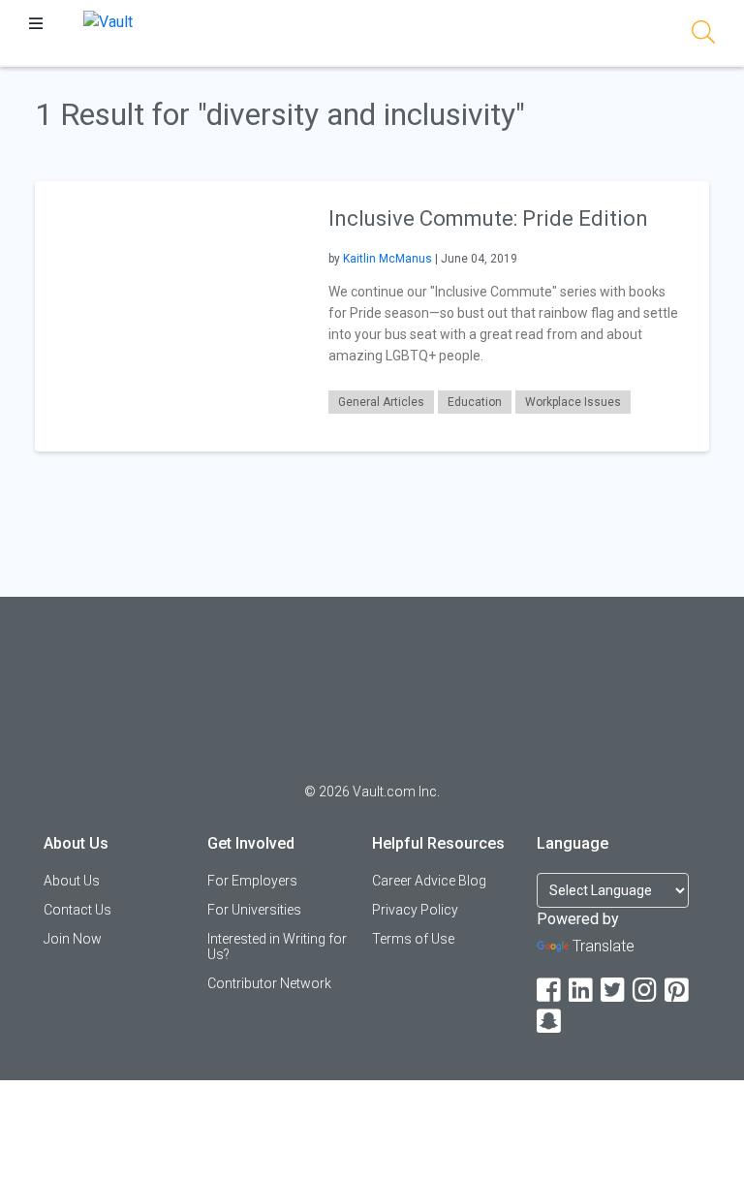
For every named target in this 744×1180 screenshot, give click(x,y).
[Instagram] (646, 991)
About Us (72, 880)
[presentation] (169, 315)
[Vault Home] (108, 21)
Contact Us (77, 909)
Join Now (73, 939)
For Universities (254, 909)
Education (475, 402)
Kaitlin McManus (387, 258)
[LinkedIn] (582, 991)
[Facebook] (550, 991)
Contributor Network (269, 983)
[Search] (703, 35)
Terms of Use (413, 939)
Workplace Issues (573, 402)
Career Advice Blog (429, 880)
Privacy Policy (415, 909)
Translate (604, 946)
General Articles (381, 402)
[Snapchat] (550, 1022)
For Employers (252, 880)
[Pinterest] (678, 991)
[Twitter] (614, 991)
